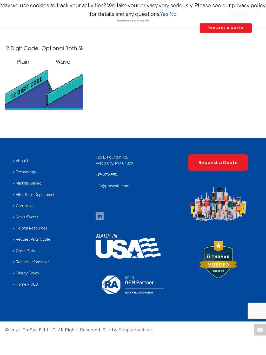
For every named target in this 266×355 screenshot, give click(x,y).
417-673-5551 (106, 174)
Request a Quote (226, 28)
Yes (164, 14)
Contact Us (25, 206)
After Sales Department (35, 195)
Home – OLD (27, 284)
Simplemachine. (136, 329)
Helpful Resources (31, 228)
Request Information (33, 262)
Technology (26, 172)
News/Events (27, 217)
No (173, 14)
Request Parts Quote (33, 239)
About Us (23, 161)
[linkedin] (100, 216)
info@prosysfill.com (112, 186)
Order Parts (25, 251)
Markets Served (29, 183)
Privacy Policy (27, 273)
